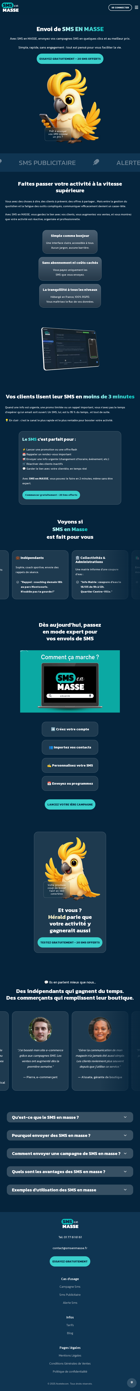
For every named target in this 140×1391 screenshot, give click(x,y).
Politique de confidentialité (70, 1371)
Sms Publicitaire (70, 1294)
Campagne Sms (70, 1286)
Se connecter (120, 7)
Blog (70, 1333)
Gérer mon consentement (132, 1383)
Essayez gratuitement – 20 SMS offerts (70, 59)
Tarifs (70, 1325)
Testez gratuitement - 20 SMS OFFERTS (70, 942)
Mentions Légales (70, 1355)
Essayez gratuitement (70, 1261)
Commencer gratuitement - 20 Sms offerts (51, 495)
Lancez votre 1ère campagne (70, 804)
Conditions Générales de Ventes (70, 1363)
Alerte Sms (70, 1302)
